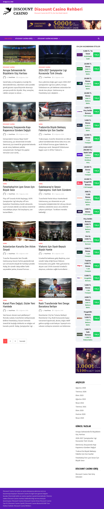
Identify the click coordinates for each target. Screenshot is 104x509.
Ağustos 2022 (81, 399)
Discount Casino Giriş (23, 38)
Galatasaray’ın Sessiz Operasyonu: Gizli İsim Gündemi (55, 188)
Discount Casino (9, 67)
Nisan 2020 (80, 418)
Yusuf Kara (12, 77)
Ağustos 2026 (81, 388)
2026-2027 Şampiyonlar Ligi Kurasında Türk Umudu (53, 72)
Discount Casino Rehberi (58, 9)
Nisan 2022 (80, 403)
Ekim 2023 (79, 395)
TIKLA (96, 55)
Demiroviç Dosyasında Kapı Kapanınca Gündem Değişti (17, 129)
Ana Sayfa (8, 38)
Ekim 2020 (79, 410)
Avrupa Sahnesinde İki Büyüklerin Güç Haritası (15, 72)
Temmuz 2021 (81, 406)
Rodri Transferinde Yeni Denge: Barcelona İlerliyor (54, 305)
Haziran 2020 (80, 414)
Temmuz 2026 (81, 391)
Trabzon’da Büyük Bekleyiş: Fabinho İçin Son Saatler (52, 129)
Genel (41, 124)
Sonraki (22, 341)
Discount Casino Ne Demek (48, 38)
